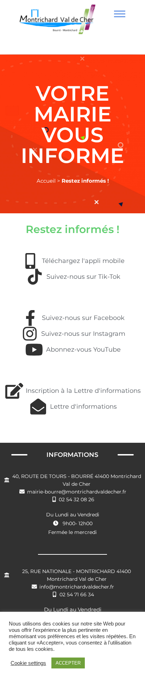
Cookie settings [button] (28, 663)
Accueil (46, 180)
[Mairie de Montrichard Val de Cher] (57, 22)
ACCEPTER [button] (68, 663)
